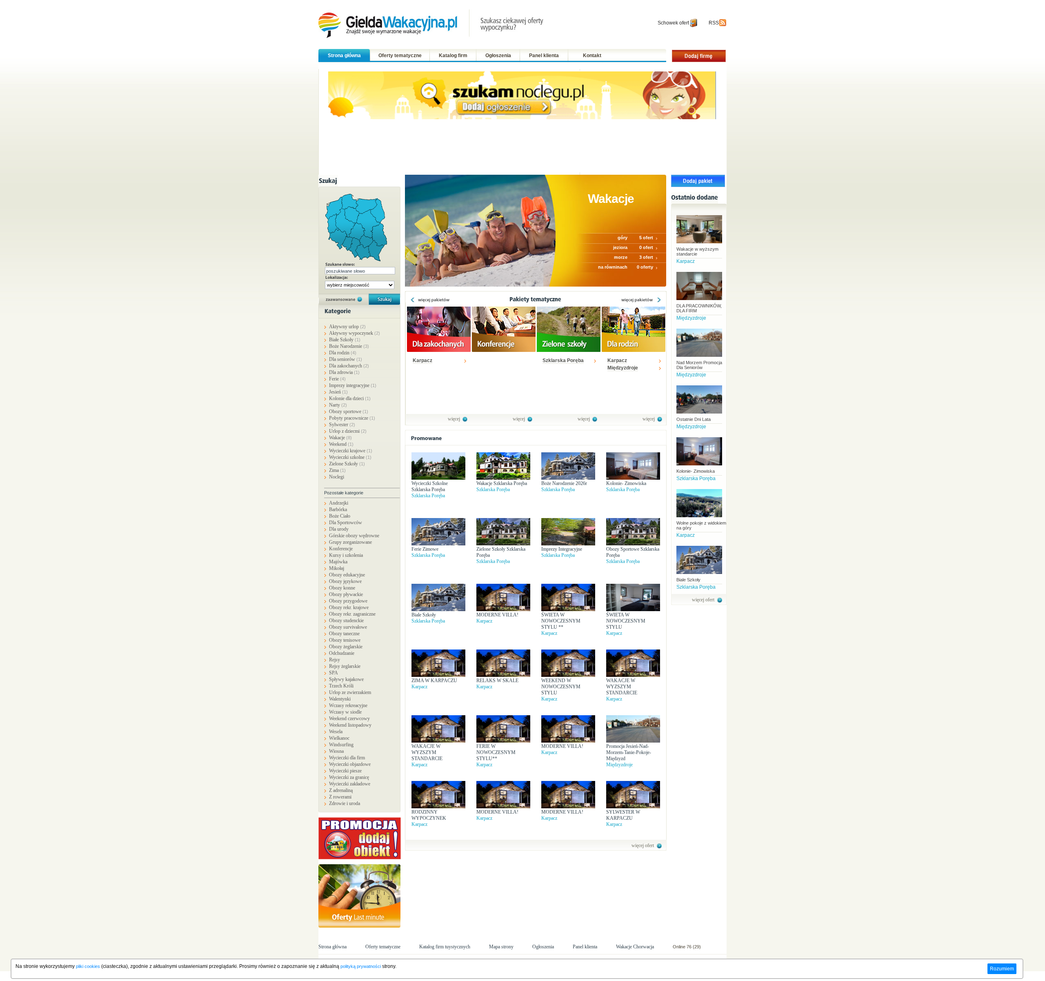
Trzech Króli (341, 686)
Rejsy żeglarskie (344, 666)
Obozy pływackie (346, 594)
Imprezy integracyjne (352, 385)
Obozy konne (342, 588)
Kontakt (592, 55)
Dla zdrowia (344, 372)
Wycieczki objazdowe (350, 764)
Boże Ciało (339, 516)
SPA (333, 673)
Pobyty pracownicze (352, 418)
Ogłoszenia (498, 55)
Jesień (338, 392)
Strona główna (344, 55)
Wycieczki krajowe (350, 451)
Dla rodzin (342, 353)
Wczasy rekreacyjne (348, 705)
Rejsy (334, 660)
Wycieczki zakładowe (349, 784)
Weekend (341, 444)
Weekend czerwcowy (349, 718)
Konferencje (341, 549)
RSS (714, 23)
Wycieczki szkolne (350, 457)
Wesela (335, 731)
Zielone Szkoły (347, 464)
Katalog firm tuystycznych (444, 947)
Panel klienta (544, 55)
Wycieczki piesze (345, 771)
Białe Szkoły (344, 340)
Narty (338, 405)
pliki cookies (88, 966)
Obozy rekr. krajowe (349, 607)
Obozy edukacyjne (347, 575)
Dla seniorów (345, 359)
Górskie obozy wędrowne (354, 535)
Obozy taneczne (344, 633)
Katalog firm (453, 55)
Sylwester (342, 424)
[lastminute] (361, 896)
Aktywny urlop (347, 326)
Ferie (337, 379)
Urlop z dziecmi (348, 431)
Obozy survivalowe (348, 627)
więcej (454, 419)
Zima (337, 470)
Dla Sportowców (345, 522)
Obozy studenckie (346, 620)
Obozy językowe (345, 581)
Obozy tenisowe (344, 640)
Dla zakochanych (349, 366)
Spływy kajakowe (346, 679)
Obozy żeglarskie (345, 647)
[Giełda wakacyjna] (431, 24)
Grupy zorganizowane (350, 542)
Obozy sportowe (348, 411)
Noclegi (336, 477)
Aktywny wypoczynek (354, 333)
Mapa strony (501, 947)
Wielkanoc (339, 738)
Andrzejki (338, 503)
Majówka (338, 562)
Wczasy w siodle (345, 712)
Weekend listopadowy (350, 725)
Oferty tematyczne (400, 55)
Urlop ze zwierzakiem (350, 692)
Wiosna (336, 751)
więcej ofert (642, 845)
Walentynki (340, 699)
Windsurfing (341, 744)
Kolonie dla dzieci (350, 398)
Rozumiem (1002, 969)
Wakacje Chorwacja (635, 947)
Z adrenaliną (341, 790)
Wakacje (340, 437)
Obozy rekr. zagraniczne (352, 614)
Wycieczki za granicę (349, 777)
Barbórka (338, 509)
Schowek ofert (673, 23)
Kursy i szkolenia (346, 555)
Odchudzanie (341, 653)
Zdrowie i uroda (344, 803)
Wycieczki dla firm (347, 758)
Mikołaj (336, 568)
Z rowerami (340, 797)
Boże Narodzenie (349, 346)
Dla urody (339, 529)
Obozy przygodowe (348, 601)
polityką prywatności (360, 966)
